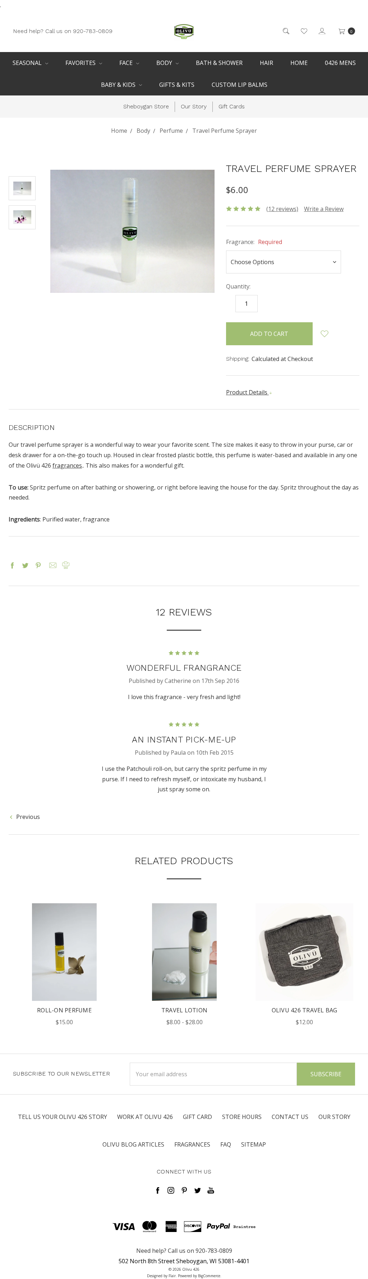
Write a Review (324, 209)
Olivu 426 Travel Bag (304, 1010)
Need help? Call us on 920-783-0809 (62, 30)
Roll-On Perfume (64, 1010)
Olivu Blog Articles (133, 1144)
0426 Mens (340, 63)
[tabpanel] (64, 965)
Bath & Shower (219, 63)
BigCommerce (209, 1275)
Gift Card (197, 1117)
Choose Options (64, 962)
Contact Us (290, 1117)
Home (299, 63)
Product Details (247, 392)
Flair (172, 1275)
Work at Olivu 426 (145, 1117)
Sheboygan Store (146, 106)
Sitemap (253, 1144)
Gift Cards (231, 106)
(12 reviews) (282, 209)
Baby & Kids (119, 85)
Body (165, 63)
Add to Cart (304, 984)
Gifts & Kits (176, 85)
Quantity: (238, 286)
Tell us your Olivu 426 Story (62, 1117)
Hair (266, 63)
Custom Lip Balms (239, 85)
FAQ (225, 1144)
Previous (27, 817)
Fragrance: (254, 242)
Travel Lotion (184, 1010)
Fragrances (192, 1144)
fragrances (67, 465)
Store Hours (242, 1117)
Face (126, 63)
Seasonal (28, 63)
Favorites (81, 63)
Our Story (194, 106)
